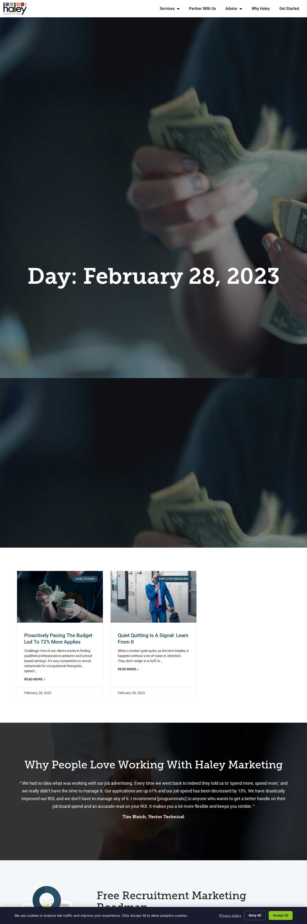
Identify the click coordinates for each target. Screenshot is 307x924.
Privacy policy (230, 915)
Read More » (34, 679)
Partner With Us (205, 9)
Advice (236, 9)
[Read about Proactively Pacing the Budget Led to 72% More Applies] (60, 597)
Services (172, 9)
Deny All (255, 915)
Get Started (291, 9)
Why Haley (263, 9)
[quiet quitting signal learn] (153, 597)
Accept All (280, 915)
